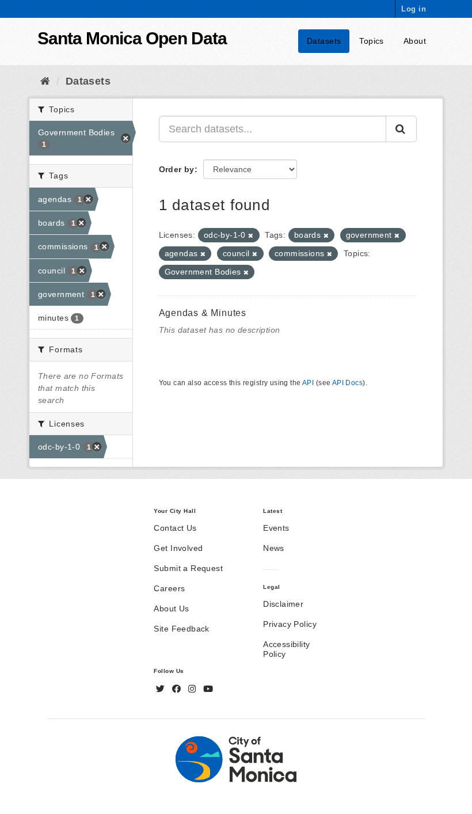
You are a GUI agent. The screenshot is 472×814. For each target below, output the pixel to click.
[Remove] (250, 235)
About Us (171, 608)
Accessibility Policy (286, 649)
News (273, 548)
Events (276, 527)
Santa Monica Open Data (132, 38)
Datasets (324, 40)
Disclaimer (283, 603)
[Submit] (401, 129)
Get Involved (178, 548)
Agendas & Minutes (203, 313)
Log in (413, 9)
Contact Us (175, 527)
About (415, 40)
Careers (169, 588)
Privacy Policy (290, 624)
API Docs (347, 383)
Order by (177, 169)
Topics (371, 40)
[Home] (45, 81)
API (308, 383)
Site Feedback (181, 628)
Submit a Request (188, 568)
